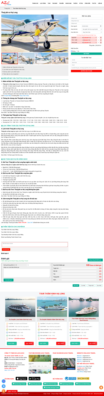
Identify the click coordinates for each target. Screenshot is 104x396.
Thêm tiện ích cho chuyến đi (10, 74)
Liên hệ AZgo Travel (20, 383)
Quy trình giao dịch (36, 383)
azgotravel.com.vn (84, 359)
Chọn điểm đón (74, 32)
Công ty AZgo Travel (46, 393)
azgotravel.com (84, 357)
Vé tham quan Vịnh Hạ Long (14, 155)
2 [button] (52, 348)
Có (78, 51)
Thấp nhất (91, 285)
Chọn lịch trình (74, 29)
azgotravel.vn (83, 355)
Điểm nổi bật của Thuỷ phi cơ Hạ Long (13, 67)
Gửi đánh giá (8, 280)
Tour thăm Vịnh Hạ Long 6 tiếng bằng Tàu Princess (66, 319)
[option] (34, 33)
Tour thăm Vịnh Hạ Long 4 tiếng (9, 229)
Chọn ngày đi (74, 26)
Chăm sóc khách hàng (84, 383)
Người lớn (74, 37)
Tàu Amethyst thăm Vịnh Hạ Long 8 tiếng (12, 234)
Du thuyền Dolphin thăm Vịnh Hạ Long (34, 319)
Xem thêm (25, 343)
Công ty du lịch (57, 393)
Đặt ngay (86, 53)
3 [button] (54, 348)
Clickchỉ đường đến (15, 95)
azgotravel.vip (83, 361)
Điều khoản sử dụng (51, 383)
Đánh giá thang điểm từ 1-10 (10, 265)
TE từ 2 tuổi (74, 42)
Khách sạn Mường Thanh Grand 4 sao (11, 237)
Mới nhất (76, 285)
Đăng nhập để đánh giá (95, 260)
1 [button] (49, 348)
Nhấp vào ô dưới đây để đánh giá (11, 267)
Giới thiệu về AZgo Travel (52, 387)
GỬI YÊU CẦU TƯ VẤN (86, 71)
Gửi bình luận (6, 249)
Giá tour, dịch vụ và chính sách (10, 72)
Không (73, 51)
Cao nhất (99, 285)
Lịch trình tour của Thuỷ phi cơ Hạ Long (13, 69)
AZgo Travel (8, 222)
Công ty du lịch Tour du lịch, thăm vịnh (72, 393)
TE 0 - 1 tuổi (74, 40)
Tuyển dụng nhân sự (67, 383)
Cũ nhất (83, 285)
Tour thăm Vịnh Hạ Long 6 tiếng (9, 232)
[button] (2, 58)
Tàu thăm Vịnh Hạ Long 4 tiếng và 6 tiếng (18, 112)
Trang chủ (7, 8)
